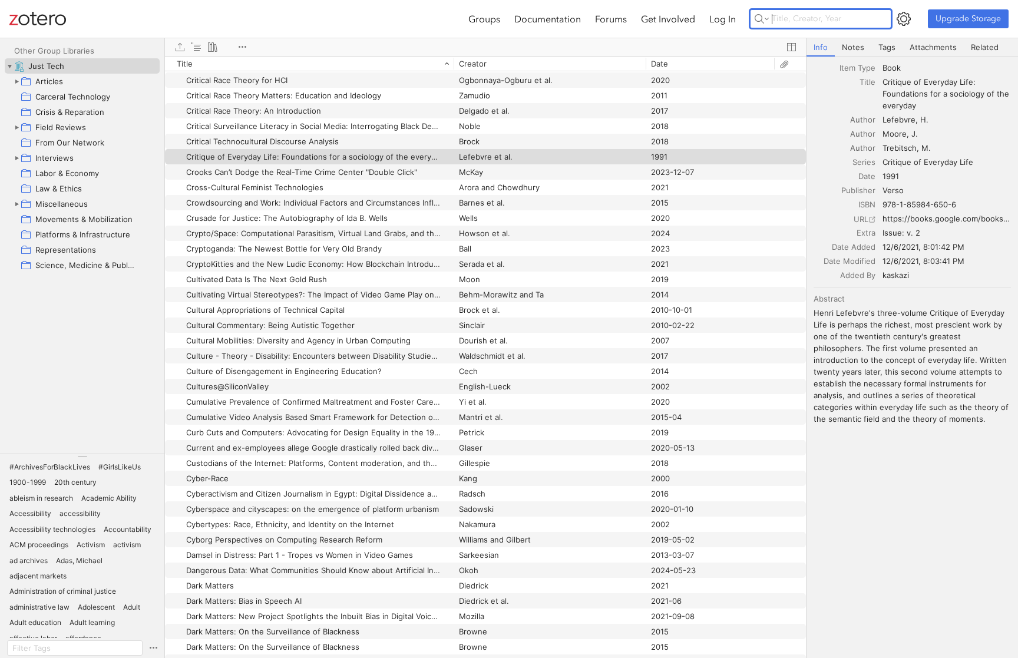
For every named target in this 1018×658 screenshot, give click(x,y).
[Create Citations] (196, 47)
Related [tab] (985, 47)
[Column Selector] (791, 47)
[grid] (485, 357)
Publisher (858, 190)
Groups (484, 19)
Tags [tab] (886, 47)
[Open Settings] (904, 19)
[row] (485, 63)
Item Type (857, 67)
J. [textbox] (914, 133)
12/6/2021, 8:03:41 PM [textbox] (923, 261)
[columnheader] (309, 64)
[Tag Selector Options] (153, 648)
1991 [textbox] (891, 176)
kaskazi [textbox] (896, 275)
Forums (611, 19)
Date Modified (849, 261)
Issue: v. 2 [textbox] (901, 232)
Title (867, 82)
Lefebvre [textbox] (899, 119)
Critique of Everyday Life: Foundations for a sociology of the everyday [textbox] (947, 93)
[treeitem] (82, 66)
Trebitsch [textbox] (900, 148)
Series (863, 162)
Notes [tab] (853, 47)
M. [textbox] (926, 148)
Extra (866, 232)
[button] (50, 467)
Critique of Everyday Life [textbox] (928, 162)
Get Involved (668, 19)
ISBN (866, 204)
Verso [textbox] (893, 190)
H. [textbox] (924, 119)
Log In (722, 19)
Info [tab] (821, 47)
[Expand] (16, 81)
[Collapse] (9, 66)
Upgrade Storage (968, 19)
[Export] (179, 47)
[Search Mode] (762, 19)
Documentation (547, 19)
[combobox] (947, 67)
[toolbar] (485, 47)
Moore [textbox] (895, 133)
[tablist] (912, 47)
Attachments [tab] (933, 47)
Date (866, 176)
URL (861, 219)
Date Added (853, 247)
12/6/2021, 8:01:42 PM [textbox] (923, 247)
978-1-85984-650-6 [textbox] (919, 204)
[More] (242, 47)
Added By (857, 275)
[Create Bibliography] (212, 47)
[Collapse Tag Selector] (82, 456)
